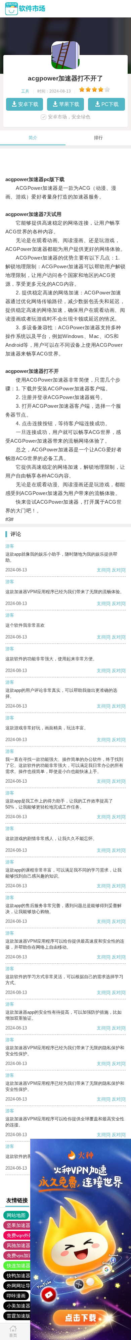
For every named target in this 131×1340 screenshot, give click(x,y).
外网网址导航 (21, 1285)
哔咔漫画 (16, 1295)
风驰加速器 (18, 1245)
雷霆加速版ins (21, 1316)
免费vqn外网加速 (25, 1235)
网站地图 (16, 1215)
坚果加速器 (18, 1225)
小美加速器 (18, 1305)
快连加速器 (18, 1265)
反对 (116, 569)
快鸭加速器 (18, 1275)
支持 (101, 569)
